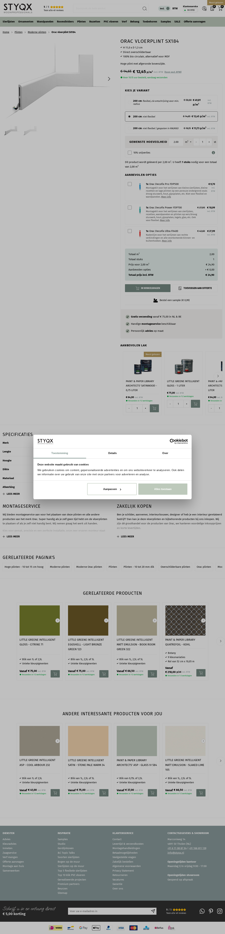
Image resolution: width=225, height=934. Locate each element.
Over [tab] (165, 453)
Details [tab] (112, 453)
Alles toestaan (163, 489)
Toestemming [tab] (59, 453)
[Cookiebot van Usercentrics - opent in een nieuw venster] (172, 441)
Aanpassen (110, 489)
